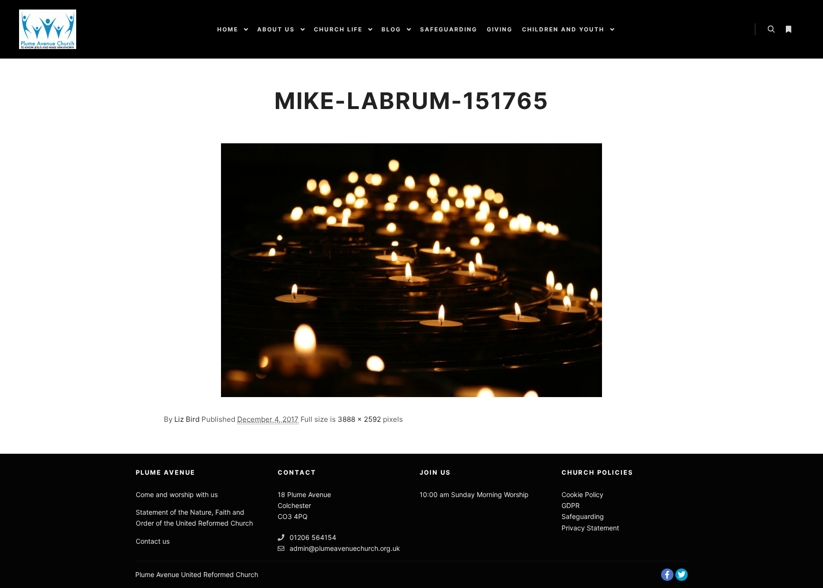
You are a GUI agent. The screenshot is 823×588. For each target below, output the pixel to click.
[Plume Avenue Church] (47, 29)
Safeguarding (583, 516)
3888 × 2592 (359, 419)
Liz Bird (187, 419)
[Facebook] (667, 574)
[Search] (771, 29)
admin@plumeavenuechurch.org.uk (345, 548)
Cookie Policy (582, 494)
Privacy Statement (590, 528)
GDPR (571, 505)
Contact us (153, 541)
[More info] (788, 29)
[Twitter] (681, 574)
